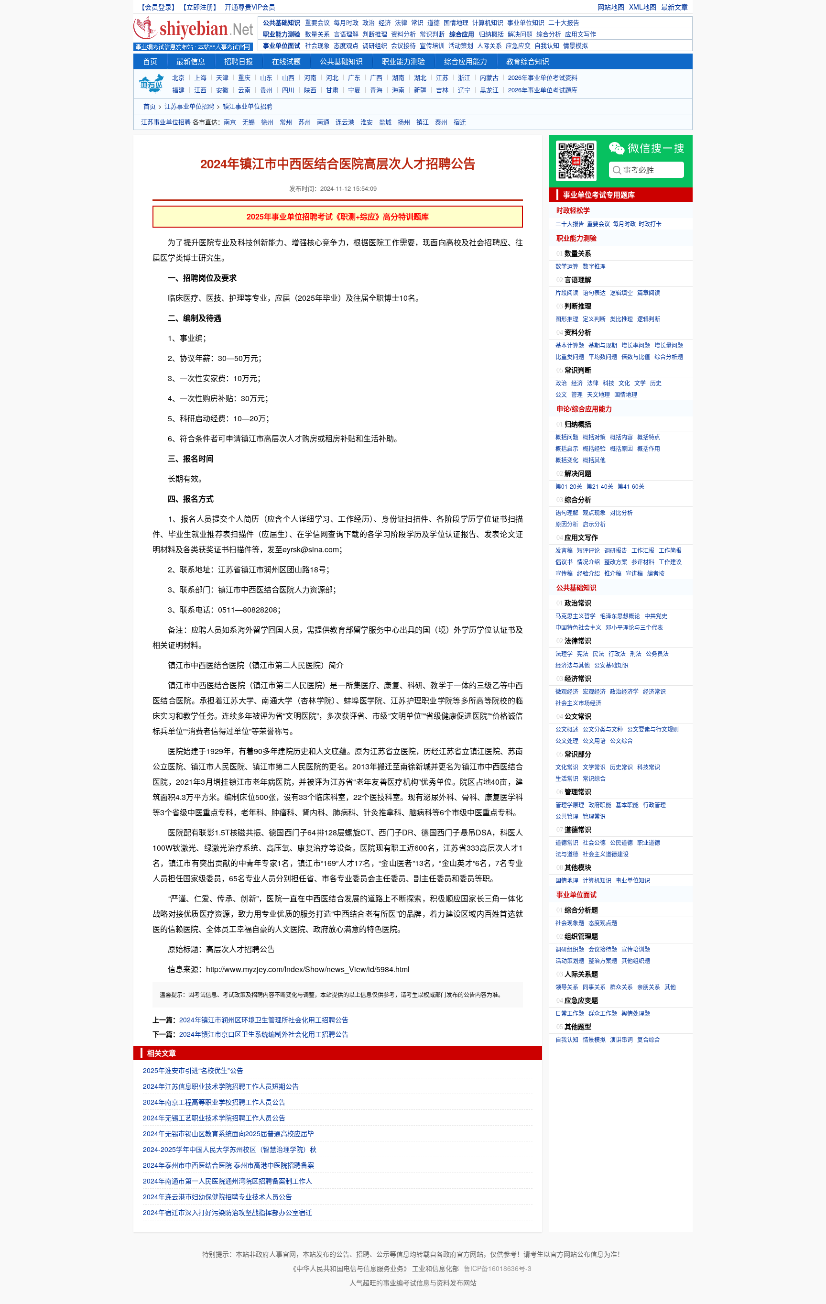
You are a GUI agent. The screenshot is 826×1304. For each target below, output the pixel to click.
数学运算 (566, 266)
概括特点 (648, 437)
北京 (178, 77)
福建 (178, 89)
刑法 (635, 653)
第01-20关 (568, 486)
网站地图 (611, 6)
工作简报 (670, 550)
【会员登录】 (158, 6)
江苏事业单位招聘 (189, 105)
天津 (222, 77)
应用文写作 (580, 33)
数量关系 (317, 33)
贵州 (266, 89)
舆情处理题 (635, 1013)
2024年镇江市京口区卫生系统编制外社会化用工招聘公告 (263, 1034)
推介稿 (612, 573)
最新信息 (190, 61)
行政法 (617, 653)
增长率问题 (635, 345)
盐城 (385, 121)
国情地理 (456, 22)
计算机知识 (487, 22)
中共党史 (655, 616)
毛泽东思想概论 (620, 616)
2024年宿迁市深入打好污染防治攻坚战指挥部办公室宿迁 (227, 1212)
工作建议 (670, 562)
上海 (200, 77)
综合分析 (548, 33)
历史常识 (621, 767)
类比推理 (621, 319)
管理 (577, 394)
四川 (288, 89)
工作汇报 (642, 550)
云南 (244, 89)
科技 (608, 383)
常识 (417, 22)
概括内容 (621, 437)
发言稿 (564, 550)
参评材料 (642, 562)
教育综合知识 (527, 61)
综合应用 (461, 33)
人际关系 (489, 45)
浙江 (464, 77)
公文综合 (621, 740)
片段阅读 (566, 292)
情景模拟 (575, 45)
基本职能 (627, 804)
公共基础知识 (281, 22)
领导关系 (566, 987)
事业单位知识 (525, 22)
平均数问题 (602, 356)
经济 (385, 22)
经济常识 (654, 691)
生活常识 (566, 778)
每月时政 (346, 22)
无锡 (248, 121)
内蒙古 (489, 77)
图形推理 (566, 319)
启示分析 (594, 524)
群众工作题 (602, 1013)
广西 (376, 77)
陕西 (310, 89)
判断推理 (374, 33)
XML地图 (642, 6)
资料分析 (403, 33)
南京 (230, 121)
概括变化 (566, 460)
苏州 (304, 121)
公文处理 (566, 740)
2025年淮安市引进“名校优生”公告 (193, 1070)
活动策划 (460, 45)
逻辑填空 (621, 292)
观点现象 (594, 512)
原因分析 (566, 524)
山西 (288, 77)
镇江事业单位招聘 (247, 105)
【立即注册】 (201, 6)
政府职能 (599, 804)
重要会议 (317, 22)
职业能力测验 (281, 33)
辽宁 (464, 89)
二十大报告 (563, 22)
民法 (598, 653)
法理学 (564, 653)
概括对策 (594, 437)
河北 (332, 77)
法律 (401, 22)
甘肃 (332, 89)
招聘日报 (238, 61)
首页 (150, 61)
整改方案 (615, 562)
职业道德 (648, 842)
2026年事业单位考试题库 (542, 89)
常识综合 (594, 778)
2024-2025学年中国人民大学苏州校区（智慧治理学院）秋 (229, 1149)
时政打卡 (650, 223)
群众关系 (621, 987)
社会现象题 (569, 923)
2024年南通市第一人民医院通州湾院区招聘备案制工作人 (227, 1180)
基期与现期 (602, 345)
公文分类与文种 (603, 729)
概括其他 (594, 460)
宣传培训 (432, 45)
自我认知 (546, 45)
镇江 (422, 121)
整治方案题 (602, 960)
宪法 (582, 653)
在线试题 (286, 61)
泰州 (441, 121)
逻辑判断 (648, 319)
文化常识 (566, 767)
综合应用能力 (465, 61)
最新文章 (674, 6)
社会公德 (594, 842)
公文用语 (594, 740)
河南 (310, 77)
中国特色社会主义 (578, 627)
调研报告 (615, 550)
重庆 (244, 77)
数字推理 (594, 266)
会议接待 (403, 45)
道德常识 (566, 842)
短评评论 (588, 550)
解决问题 (520, 33)
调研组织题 (569, 949)
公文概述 (566, 729)
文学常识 (594, 767)
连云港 (345, 121)
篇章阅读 (648, 292)
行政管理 (654, 804)
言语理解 (346, 33)
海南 (398, 89)
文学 (640, 383)
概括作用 (648, 448)
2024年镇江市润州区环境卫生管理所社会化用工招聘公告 (263, 1019)
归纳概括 (491, 33)
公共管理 (566, 816)
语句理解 (566, 512)
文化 (624, 383)
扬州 (404, 121)
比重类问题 (569, 356)
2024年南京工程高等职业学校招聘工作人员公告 (214, 1102)
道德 (433, 22)
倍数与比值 (635, 356)
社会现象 (317, 45)
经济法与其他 (572, 665)
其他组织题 (635, 960)
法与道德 (566, 854)
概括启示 (566, 448)
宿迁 (460, 121)
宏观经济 (594, 691)
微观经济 (566, 691)
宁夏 (354, 89)
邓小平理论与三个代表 (634, 627)
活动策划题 (569, 960)
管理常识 (594, 816)
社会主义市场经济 (578, 703)
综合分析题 (668, 356)
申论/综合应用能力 (584, 408)
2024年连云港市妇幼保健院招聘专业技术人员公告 (217, 1196)
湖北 (420, 77)
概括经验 (594, 448)
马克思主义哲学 (575, 616)
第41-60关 (631, 486)
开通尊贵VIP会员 (250, 6)
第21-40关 (600, 486)
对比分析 (621, 512)
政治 (368, 22)
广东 (354, 77)
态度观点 (346, 45)
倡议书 (564, 562)
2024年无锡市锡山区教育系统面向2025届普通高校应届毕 (228, 1133)
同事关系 (594, 987)
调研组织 (374, 45)
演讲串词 (621, 1039)
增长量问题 (668, 345)
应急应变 (518, 45)
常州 (286, 121)
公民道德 (621, 842)
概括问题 (566, 437)
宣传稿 (564, 573)
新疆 (420, 89)
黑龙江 (489, 89)
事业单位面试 (281, 45)
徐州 (267, 121)
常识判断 (432, 33)
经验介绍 (588, 573)
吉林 (442, 89)
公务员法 (657, 653)
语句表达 (594, 292)
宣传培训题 (635, 949)
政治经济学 (624, 691)
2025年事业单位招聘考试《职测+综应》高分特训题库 (338, 216)
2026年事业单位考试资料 (542, 77)
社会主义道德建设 (606, 854)
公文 (561, 394)
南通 (323, 121)
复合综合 (648, 1039)
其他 (670, 987)
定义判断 (594, 319)
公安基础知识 (611, 665)
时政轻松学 (573, 210)
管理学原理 (569, 804)
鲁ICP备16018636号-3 (498, 1268)
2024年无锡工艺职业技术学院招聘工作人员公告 (214, 1117)
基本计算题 (569, 345)
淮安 (366, 121)
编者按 (655, 573)
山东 (266, 77)
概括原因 (621, 448)
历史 (656, 383)
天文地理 (598, 394)
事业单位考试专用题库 (599, 194)
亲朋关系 (648, 987)
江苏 (442, 77)
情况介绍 (588, 562)
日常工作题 (569, 1013)
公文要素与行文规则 (653, 729)
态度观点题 (602, 923)
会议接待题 (602, 949)
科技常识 (648, 767)
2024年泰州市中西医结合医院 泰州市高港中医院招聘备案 (228, 1165)
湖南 (398, 77)
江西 (200, 89)
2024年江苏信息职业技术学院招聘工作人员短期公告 (221, 1086)
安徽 (222, 89)
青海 (376, 89)
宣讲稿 (634, 573)
